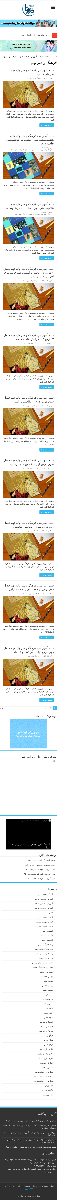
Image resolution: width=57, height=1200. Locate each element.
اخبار (51, 913)
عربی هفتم (48, 1004)
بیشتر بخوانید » (46, 125)
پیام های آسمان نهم (45, 944)
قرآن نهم (49, 1036)
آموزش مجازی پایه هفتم (43, 908)
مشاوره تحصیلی (46, 1067)
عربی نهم (49, 995)
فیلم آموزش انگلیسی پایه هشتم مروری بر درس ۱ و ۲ (27, 1121)
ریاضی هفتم (48, 990)
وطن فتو (20, 1196)
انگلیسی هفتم (47, 940)
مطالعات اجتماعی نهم (44, 1072)
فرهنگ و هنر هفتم (21, 150)
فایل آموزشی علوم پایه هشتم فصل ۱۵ (39, 874)
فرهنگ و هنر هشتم (34, 150)
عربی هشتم (48, 999)
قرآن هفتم (48, 1045)
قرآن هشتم (48, 1040)
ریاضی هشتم (47, 985)
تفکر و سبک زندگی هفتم (43, 967)
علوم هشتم (48, 1013)
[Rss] (31, 1193)
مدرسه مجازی (45, 56)
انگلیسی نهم (48, 931)
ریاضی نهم (48, 981)
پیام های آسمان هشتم (44, 949)
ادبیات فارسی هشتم (44, 922)
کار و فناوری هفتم (46, 1058)
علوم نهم (49, 1008)
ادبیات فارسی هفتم (45, 926)
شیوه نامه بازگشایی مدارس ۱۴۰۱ (41, 860)
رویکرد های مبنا (46, 976)
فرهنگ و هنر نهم (35, 78)
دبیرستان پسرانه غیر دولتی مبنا (42, 1163)
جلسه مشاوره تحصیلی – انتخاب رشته (40, 865)
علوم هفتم (48, 1017)
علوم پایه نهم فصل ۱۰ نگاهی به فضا (20, 1147)
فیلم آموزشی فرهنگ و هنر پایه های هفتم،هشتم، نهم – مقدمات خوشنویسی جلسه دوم (30, 139)
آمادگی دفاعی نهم (45, 894)
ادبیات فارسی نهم (45, 917)
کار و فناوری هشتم (45, 1054)
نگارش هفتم (48, 1095)
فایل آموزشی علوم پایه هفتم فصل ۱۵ (40, 878)
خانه (55, 56)
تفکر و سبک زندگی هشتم (42, 963)
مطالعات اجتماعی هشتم (43, 1076)
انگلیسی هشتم (47, 935)
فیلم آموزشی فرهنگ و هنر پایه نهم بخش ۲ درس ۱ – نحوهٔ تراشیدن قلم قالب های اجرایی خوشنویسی (28, 272)
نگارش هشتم (47, 1090)
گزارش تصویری (46, 1063)
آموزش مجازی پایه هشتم (43, 903)
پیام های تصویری (46, 958)
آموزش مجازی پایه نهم (28, 56)
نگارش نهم (48, 1086)
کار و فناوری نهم (46, 1049)
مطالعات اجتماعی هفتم (43, 1081)
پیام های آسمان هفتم (44, 954)
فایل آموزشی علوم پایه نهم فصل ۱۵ (36, 35)
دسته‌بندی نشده (46, 972)
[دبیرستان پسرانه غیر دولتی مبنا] (28, 9)
